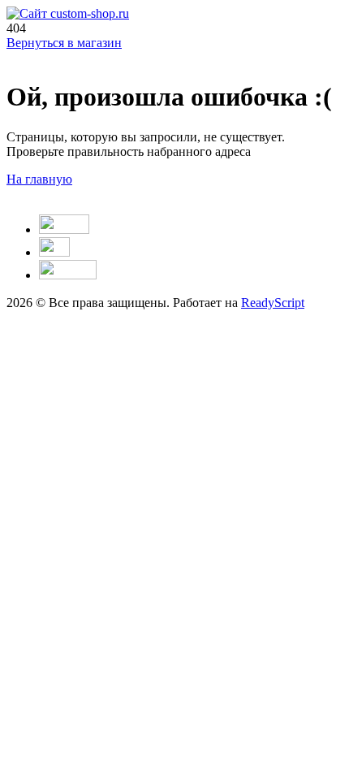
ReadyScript (272, 302)
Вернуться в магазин (64, 43)
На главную (39, 179)
